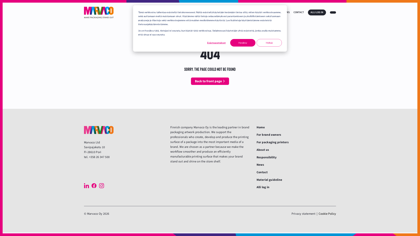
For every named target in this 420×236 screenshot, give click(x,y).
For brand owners (269, 135)
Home (261, 127)
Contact (299, 12)
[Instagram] (101, 186)
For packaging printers (273, 142)
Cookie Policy (327, 214)
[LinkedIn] (86, 186)
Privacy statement (303, 214)
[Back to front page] (99, 12)
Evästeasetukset (216, 42)
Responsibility (267, 157)
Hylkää (269, 42)
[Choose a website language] (333, 12)
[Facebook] (94, 186)
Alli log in (317, 12)
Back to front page (208, 81)
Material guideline (269, 180)
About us (263, 150)
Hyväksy (243, 42)
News (260, 165)
